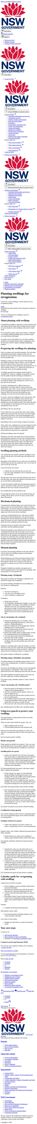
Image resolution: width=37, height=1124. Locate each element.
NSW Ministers (9, 1102)
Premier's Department (11, 1088)
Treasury (7, 1093)
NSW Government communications (15, 1111)
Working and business (12, 190)
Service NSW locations (11, 1047)
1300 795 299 (9, 959)
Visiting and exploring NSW (16, 258)
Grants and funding (14, 128)
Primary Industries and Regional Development (18, 1090)
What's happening (11, 251)
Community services (14, 118)
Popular (4, 1041)
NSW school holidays (14, 262)
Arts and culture (13, 255)
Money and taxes (13, 200)
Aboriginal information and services (19, 116)
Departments (6, 1070)
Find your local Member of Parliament (16, 1104)
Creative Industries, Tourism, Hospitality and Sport (20, 1080)
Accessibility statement (11, 1059)
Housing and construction (16, 131)
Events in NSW (13, 256)
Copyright (8, 1061)
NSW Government (8, 1097)
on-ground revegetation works (22, 938)
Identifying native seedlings (13, 985)
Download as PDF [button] (7, 991)
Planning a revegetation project (14, 975)
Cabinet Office (9, 1073)
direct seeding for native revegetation (16, 937)
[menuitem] (10, 40)
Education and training (15, 121)
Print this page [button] (20, 991)
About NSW (12, 253)
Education (8, 1083)
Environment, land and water (17, 125)
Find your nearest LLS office (9, 950)
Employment (12, 197)
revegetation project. (7, 316)
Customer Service (10, 1081)
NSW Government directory (13, 1066)
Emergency (11, 123)
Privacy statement (10, 1064)
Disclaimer (8, 1062)
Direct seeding (9, 983)
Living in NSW (10, 114)
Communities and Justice (12, 1078)
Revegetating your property (9, 972)
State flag (7, 1050)
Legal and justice (13, 133)
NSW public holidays (14, 260)
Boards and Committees (12, 1106)
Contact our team (6, 947)
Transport (7, 1092)
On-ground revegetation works (14, 987)
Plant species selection (11, 980)
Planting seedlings (10, 982)
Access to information (11, 1057)
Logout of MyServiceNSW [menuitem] (13, 43)
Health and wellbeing (14, 130)
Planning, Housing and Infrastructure (16, 1087)
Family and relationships (15, 126)
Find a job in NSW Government (14, 1107)
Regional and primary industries (17, 136)
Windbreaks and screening (12, 977)
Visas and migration (14, 138)
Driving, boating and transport (17, 119)
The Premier (8, 1101)
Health (7, 1085)
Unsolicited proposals (11, 1112)
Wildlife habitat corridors (12, 978)
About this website (8, 1054)
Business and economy (15, 193)
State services (9, 1048)
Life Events (11, 135)
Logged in (6, 37)
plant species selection (11, 935)
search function (10, 954)
